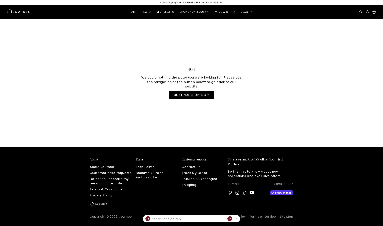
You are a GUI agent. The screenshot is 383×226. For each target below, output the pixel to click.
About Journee (102, 167)
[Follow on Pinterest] (230, 192)
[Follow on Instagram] (237, 192)
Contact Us (191, 167)
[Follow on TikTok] (244, 192)
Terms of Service (262, 217)
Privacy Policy (101, 195)
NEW (145, 12)
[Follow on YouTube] (251, 192)
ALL (133, 12)
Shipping (189, 185)
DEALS (245, 12)
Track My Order (194, 173)
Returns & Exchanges (199, 179)
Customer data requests (110, 173)
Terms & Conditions (106, 189)
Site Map (286, 217)
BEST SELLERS (165, 12)
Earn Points (145, 167)
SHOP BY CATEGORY (193, 12)
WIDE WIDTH (223, 12)
